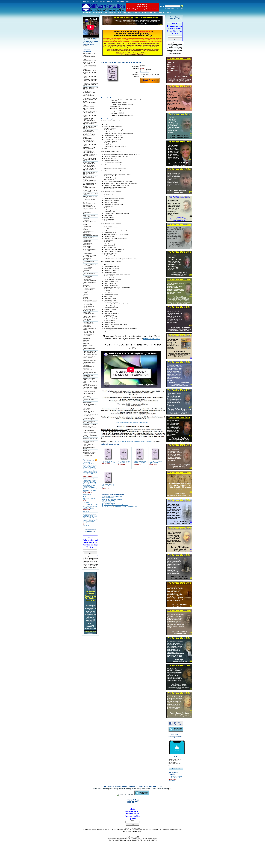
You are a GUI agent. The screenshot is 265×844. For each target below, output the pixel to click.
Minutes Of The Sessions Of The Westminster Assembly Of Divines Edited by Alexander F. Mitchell (90, 506)
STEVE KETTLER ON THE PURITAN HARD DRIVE (90, 166)
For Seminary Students (89, 310)
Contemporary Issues (88, 272)
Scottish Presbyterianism (89, 432)
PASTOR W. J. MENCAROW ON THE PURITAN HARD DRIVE (90, 84)
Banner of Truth (87, 226)
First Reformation (87, 304)
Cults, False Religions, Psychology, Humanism (89, 287)
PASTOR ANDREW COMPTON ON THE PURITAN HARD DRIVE (89, 132)
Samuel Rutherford (88, 426)
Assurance (86, 220)
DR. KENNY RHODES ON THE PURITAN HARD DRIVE (89, 108)
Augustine (85, 224)
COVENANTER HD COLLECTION (88, 277)
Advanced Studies (87, 213)
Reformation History (88, 398)
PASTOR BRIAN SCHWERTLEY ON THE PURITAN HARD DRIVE (89, 151)
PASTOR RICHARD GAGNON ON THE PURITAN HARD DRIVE (89, 119)
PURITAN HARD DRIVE (89, 393)
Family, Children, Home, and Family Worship (90, 302)
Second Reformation (88, 436)
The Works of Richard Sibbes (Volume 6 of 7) (155, 462)
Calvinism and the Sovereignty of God (88, 244)
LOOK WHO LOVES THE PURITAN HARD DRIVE (89, 352)
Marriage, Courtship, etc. (89, 356)
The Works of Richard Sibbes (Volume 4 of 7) (140, 462)
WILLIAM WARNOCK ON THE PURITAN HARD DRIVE (89, 185)
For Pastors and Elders (89, 309)
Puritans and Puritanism (89, 391)
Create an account (124, 1)
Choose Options (87, 494)
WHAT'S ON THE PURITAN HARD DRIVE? (90, 191)
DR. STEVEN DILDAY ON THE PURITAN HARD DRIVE (89, 128)
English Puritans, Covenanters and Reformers (90, 299)
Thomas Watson (87, 450)
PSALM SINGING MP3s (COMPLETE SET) (89, 379)
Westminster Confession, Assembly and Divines (89, 453)
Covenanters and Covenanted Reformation (89, 280)
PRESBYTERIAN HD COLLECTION (88, 367)
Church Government (88, 260)
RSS (170, 788)
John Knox (86, 342)
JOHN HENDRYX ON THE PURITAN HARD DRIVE (90, 96)
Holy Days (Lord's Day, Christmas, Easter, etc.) (89, 332)
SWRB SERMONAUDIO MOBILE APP (89, 216)
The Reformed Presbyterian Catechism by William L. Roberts (90, 498)
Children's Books (87, 253)
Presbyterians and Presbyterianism (87, 370)
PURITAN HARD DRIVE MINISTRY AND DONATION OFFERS (90, 208)
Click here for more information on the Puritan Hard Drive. (132, 422)
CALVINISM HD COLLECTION (87, 247)
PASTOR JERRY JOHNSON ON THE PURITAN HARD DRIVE (89, 140)
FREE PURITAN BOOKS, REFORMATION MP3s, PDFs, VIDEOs (89, 318)
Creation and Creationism (89, 282)
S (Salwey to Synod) (120, 506)
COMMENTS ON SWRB (89, 199)
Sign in (116, 1)
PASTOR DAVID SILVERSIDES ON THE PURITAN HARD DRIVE (89, 93)
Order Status (94, 1)
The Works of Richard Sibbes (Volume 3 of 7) (124, 462)
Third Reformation (87, 449)
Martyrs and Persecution (89, 360)
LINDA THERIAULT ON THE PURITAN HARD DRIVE (90, 181)
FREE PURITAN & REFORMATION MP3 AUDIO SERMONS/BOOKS (90, 314)
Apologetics (86, 218)
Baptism (85, 228)
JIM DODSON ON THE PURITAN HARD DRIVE (89, 148)
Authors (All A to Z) (87, 455)
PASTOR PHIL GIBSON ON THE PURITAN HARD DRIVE (90, 155)
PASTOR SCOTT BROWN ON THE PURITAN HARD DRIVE (90, 80)
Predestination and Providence (87, 364)
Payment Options (124, 788)
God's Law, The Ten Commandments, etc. (88, 323)
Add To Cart (86, 502)
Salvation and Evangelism (89, 424)
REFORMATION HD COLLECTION (88, 395)
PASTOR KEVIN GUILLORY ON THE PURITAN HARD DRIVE (90, 100)
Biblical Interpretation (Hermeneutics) (88, 238)
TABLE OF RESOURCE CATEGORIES (89, 211)
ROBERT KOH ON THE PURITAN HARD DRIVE (89, 188)
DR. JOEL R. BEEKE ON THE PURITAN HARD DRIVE (89, 68)
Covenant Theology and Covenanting (89, 274)
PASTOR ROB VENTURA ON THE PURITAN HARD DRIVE (89, 58)
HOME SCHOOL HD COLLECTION (88, 334)
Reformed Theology (88, 417)
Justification (86, 347)
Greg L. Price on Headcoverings (87, 326)
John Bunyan (86, 338)
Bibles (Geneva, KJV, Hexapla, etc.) (88, 232)
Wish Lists (102, 1)
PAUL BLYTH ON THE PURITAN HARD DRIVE (89, 163)
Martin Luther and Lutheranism (87, 358)
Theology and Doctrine (89, 447)
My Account (86, 1)
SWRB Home (97, 788)
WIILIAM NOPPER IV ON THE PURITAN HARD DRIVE (89, 178)
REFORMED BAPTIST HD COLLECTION (90, 405)
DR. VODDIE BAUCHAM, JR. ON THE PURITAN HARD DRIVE (89, 62)
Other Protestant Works (89, 362)
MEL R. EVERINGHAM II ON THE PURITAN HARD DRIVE (89, 159)
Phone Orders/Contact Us (160, 788)
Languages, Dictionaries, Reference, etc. (89, 349)
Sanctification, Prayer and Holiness (112, 499)
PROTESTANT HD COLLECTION (88, 376)
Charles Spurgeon (87, 252)
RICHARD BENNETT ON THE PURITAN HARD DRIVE (89, 104)
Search (162, 6)
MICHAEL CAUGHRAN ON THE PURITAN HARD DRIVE (90, 174)
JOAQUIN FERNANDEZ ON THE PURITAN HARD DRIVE (90, 89)
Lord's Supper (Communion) (90, 354)
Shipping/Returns (146, 788)
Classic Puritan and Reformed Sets (88, 268)
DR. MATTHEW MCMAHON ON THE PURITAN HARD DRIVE (90, 76)
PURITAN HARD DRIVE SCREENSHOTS (89, 204)
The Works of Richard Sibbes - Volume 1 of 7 (108, 461)
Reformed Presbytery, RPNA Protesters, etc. (90, 414)
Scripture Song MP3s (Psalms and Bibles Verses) (90, 434)
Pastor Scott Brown (88, 38)
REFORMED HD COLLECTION (87, 407)
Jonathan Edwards (88, 345)
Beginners (85, 229)
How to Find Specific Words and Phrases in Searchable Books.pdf (133, 441)
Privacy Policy (135, 788)
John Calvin (86, 340)
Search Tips (179, 8)
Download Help (113, 788)
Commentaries (86, 270)
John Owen (86, 343)
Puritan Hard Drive (151, 339)
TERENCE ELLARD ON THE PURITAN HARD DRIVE (89, 136)
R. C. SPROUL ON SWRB (89, 65)
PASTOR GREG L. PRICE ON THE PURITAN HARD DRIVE (89, 72)
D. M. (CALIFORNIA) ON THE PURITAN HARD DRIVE (89, 169)
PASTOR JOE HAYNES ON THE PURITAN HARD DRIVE (90, 123)
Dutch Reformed (87, 294)
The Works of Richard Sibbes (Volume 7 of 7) (108, 486)
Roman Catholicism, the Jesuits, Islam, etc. (89, 422)
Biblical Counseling (87, 234)
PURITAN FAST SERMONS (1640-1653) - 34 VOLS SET (90, 386)
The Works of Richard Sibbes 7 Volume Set (176, 777)
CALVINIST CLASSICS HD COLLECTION (90, 249)
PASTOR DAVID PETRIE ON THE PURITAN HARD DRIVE (89, 144)
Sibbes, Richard (144, 72)
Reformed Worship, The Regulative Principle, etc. (89, 419)
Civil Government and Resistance (88, 262)
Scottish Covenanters (88, 430)
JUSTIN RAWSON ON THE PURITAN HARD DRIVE (90, 111)
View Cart (109, 1)
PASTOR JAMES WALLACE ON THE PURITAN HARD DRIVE (90, 115)
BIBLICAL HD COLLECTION (90, 235)
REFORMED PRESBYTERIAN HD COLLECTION (88, 411)
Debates (85, 292)
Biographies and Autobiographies (87, 241)
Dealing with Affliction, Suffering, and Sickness (89, 290)
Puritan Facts (86, 384)
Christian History (87, 258)
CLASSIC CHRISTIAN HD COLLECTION (89, 265)
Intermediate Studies (88, 337)
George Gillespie (87, 320)
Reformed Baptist (87, 402)
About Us (105, 788)
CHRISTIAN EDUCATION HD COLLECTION (89, 256)
